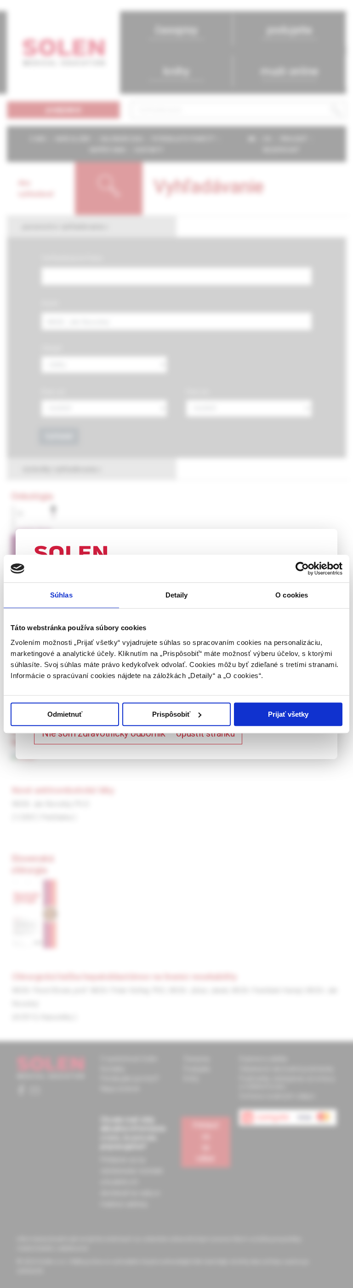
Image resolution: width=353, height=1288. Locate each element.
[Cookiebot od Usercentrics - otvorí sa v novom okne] (302, 568)
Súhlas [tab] (61, 595)
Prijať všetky (288, 714)
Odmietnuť (64, 714)
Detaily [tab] (176, 595)
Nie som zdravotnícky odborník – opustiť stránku (138, 733)
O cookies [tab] (291, 595)
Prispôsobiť (171, 714)
